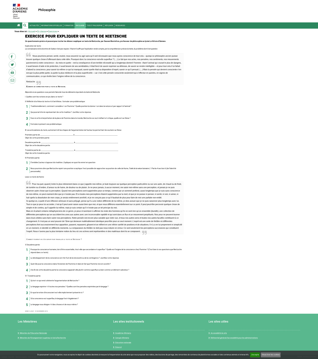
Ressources (120, 25)
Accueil (31, 31)
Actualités (34, 25)
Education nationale (123, 343)
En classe (80, 25)
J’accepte (255, 355)
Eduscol (118, 347)
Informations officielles (51, 25)
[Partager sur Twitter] (13, 65)
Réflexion (109, 25)
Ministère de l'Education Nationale (33, 333)
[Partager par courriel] (10, 78)
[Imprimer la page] (13, 73)
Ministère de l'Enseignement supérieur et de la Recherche (43, 338)
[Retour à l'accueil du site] (19, 25)
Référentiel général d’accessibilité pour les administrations (234, 338)
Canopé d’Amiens (122, 338)
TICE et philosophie (94, 25)
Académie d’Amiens (123, 333)
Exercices (52, 31)
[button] (25, 25)
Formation (68, 25)
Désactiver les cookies (271, 355)
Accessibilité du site (219, 333)
